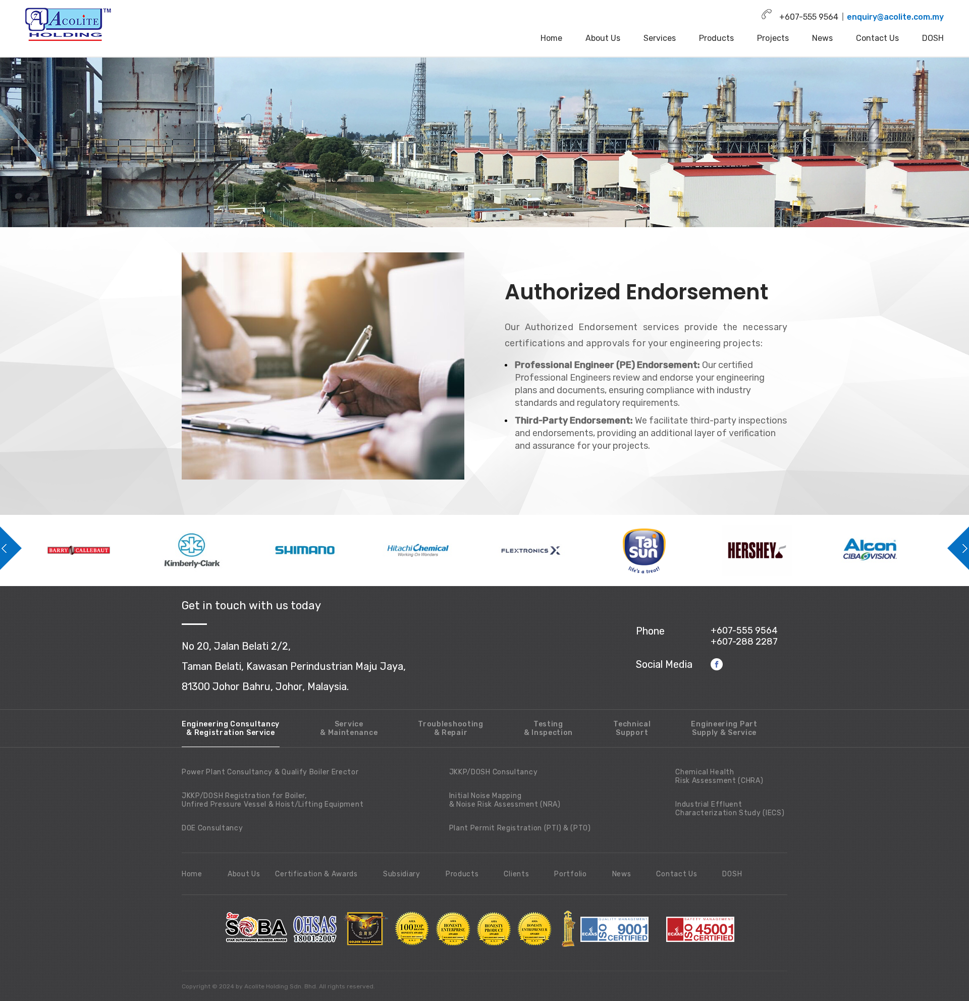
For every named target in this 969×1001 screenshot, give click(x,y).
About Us (602, 38)
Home (551, 38)
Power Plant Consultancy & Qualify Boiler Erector (270, 772)
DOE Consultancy (212, 828)
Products (716, 38)
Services (659, 38)
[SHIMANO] (99, 550)
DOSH (933, 38)
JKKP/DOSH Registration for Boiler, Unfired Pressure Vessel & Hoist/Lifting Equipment (272, 800)
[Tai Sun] (439, 550)
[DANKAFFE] (891, 550)
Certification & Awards (316, 874)
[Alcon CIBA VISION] (665, 550)
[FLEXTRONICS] (326, 550)
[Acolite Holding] (69, 24)
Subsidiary (401, 874)
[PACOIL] (778, 550)
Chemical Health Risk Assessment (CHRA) (719, 776)
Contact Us (877, 38)
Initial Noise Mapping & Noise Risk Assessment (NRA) (505, 800)
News (822, 38)
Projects (773, 38)
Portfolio (570, 874)
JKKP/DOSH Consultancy (493, 772)
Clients (516, 874)
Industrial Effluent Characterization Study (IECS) (729, 808)
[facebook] (717, 664)
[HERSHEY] (552, 550)
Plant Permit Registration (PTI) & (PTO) (520, 828)
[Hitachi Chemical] (213, 550)
